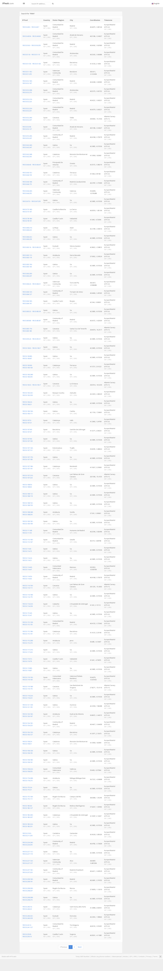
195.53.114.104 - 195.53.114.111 (27, 586)
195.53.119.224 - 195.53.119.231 (27, 697)
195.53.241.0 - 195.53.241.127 (27, 926)
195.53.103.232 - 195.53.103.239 (27, 394)
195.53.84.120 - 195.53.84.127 (27, 293)
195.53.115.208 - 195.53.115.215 (27, 641)
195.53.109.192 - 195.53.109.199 (27, 522)
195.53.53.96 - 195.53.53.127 (27, 128)
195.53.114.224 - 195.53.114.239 (27, 605)
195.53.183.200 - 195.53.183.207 (27, 816)
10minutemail (116, 956)
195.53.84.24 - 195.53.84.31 (31, 284)
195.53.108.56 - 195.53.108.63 (27, 486)
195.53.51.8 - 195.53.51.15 (31, 54)
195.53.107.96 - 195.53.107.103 (27, 440)
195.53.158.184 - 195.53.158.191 (27, 761)
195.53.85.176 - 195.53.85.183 (27, 330)
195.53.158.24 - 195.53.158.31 (27, 742)
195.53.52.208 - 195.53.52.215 (27, 91)
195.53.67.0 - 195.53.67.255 (31, 201)
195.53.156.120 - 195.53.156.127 (27, 733)
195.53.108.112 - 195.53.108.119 (27, 495)
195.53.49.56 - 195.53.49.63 (31, 36)
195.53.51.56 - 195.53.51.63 (31, 64)
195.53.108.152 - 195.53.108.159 (27, 504)
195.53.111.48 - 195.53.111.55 (27, 531)
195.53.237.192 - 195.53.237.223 (27, 871)
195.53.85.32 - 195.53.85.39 (31, 311)
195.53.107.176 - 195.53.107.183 (27, 458)
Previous (63, 947)
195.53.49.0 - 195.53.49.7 (30, 27)
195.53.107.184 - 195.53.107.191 (27, 467)
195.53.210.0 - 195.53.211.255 (27, 834)
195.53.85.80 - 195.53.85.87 (31, 321)
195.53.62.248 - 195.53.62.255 (27, 155)
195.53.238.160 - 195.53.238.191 (27, 880)
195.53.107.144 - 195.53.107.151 (27, 449)
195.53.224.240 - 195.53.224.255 (27, 843)
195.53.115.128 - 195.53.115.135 (27, 623)
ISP (131, 956)
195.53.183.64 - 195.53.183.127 (27, 807)
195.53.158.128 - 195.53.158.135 (27, 752)
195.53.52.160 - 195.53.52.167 (27, 82)
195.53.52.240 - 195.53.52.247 (27, 119)
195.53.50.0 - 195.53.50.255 (31, 45)
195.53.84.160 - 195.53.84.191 (27, 302)
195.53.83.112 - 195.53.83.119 (27, 256)
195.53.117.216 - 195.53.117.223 (27, 651)
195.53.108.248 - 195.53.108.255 (27, 513)
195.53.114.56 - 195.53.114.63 (27, 577)
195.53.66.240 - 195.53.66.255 (27, 192)
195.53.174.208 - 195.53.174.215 (27, 779)
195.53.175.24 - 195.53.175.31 (27, 788)
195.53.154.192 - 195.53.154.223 (27, 724)
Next (80, 947)
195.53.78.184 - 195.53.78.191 (27, 219)
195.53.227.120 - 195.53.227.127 (27, 862)
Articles (125, 956)
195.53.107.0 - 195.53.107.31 (27, 421)
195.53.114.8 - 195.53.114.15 (27, 550)
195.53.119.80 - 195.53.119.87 (27, 669)
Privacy (149, 956)
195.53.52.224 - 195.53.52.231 (27, 109)
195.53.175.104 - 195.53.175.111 (27, 798)
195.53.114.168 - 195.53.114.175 (27, 596)
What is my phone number (100, 956)
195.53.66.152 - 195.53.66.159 (27, 174)
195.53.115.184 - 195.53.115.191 (27, 632)
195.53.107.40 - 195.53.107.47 (27, 430)
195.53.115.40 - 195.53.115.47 (27, 614)
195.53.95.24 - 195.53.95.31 (31, 339)
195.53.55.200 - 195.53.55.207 (27, 137)
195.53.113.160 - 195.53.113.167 (27, 541)
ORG (135, 956)
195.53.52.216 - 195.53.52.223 (27, 100)
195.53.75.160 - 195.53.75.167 (27, 210)
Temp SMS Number (82, 956)
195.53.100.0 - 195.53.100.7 (31, 348)
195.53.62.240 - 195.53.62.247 (27, 146)
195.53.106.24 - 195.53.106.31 (27, 403)
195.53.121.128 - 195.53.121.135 (27, 706)
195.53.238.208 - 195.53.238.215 (27, 898)
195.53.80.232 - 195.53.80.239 (27, 238)
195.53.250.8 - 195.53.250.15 (27, 935)
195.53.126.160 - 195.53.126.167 (27, 715)
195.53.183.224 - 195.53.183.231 (27, 825)
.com (8, 3)
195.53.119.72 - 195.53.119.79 (27, 660)
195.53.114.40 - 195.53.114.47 (27, 568)
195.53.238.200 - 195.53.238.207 (27, 889)
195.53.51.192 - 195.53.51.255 (27, 73)
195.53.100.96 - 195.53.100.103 (27, 366)
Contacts (141, 956)
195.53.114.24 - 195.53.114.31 (27, 559)
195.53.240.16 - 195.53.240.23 (27, 908)
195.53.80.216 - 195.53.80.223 (27, 229)
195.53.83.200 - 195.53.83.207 (27, 274)
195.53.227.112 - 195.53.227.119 (27, 853)
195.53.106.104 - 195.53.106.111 (27, 412)
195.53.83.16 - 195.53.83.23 (31, 247)
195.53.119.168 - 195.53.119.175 (27, 687)
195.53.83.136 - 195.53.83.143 (27, 265)
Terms (155, 956)
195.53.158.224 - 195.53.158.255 (27, 770)
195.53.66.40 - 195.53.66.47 (31, 165)
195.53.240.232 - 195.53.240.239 (27, 917)
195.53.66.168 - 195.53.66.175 (27, 183)
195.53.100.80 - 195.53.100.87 (27, 357)
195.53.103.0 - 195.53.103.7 (31, 385)
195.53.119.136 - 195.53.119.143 (27, 678)
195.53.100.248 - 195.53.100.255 (27, 375)
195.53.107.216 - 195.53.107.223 (27, 476)
